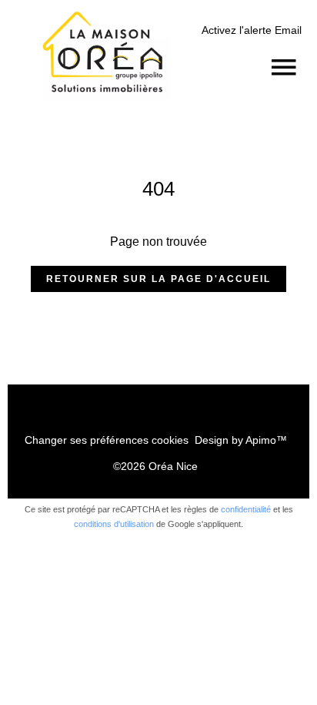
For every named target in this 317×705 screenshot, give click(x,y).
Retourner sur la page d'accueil (158, 279)
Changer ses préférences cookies (107, 440)
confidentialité (246, 509)
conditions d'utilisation (114, 524)
